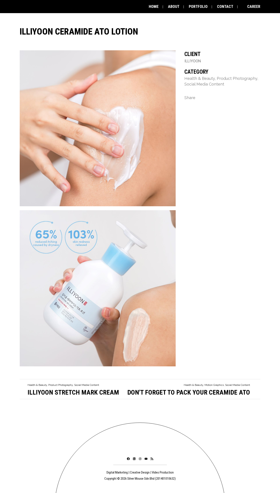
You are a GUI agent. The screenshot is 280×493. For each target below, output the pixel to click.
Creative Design (140, 472)
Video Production (163, 472)
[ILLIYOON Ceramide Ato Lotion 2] (98, 130)
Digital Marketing (117, 472)
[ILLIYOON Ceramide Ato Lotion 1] (98, 290)
